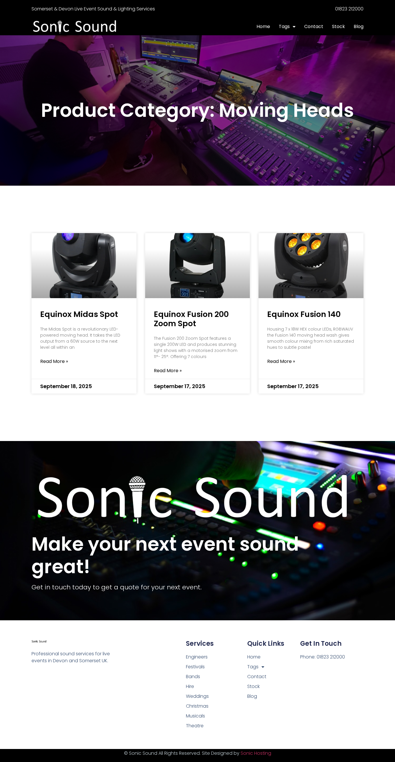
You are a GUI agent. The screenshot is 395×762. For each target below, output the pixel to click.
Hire (190, 686)
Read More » (54, 361)
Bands (193, 676)
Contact (313, 26)
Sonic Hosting (256, 753)
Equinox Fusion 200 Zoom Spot (191, 319)
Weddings (197, 696)
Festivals (195, 666)
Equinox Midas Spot (79, 314)
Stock (338, 26)
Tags (284, 26)
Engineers (197, 657)
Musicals (195, 716)
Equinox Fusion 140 (304, 314)
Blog (358, 26)
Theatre (195, 725)
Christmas (197, 706)
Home (263, 26)
